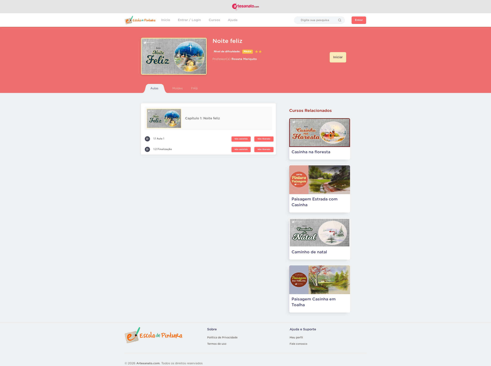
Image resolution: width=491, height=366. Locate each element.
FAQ (194, 88)
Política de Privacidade (222, 337)
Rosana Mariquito (244, 59)
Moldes (177, 88)
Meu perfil (296, 337)
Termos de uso (216, 344)
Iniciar (338, 57)
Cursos (214, 20)
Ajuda (232, 20)
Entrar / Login (189, 20)
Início (165, 20)
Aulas (154, 88)
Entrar (359, 20)
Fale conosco (298, 344)
